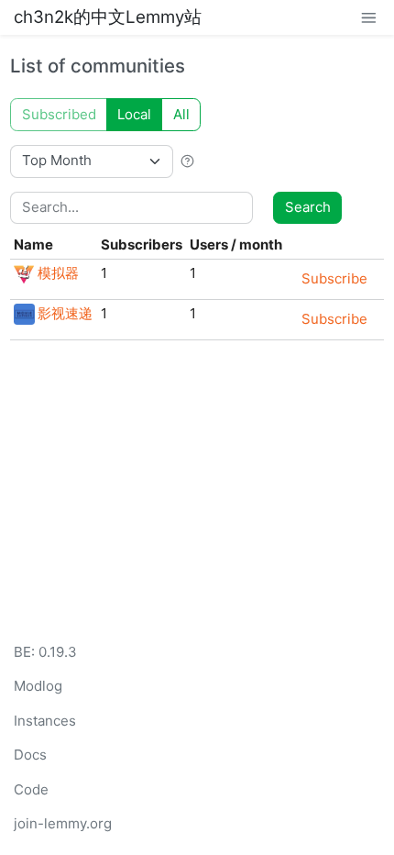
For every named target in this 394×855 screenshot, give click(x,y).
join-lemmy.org (63, 823)
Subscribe (334, 278)
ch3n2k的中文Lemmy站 (108, 17)
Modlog (38, 685)
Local (134, 114)
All (181, 114)
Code (31, 789)
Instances (45, 720)
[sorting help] (187, 160)
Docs (30, 754)
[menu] (368, 17)
